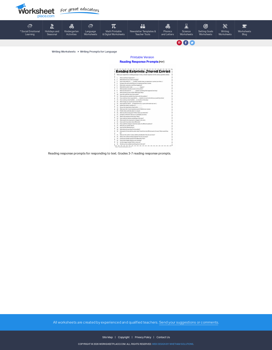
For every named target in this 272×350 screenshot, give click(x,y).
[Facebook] (185, 42)
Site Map (107, 337)
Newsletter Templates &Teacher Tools (143, 33)
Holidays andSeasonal (52, 33)
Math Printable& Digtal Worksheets (114, 33)
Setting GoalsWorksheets (205, 33)
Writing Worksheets (63, 51)
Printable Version (142, 57)
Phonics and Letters (167, 33)
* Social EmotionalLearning (30, 33)
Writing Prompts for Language (98, 51)
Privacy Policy (143, 337)
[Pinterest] (179, 42)
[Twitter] (192, 42)
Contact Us (163, 337)
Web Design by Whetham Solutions (172, 344)
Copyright (124, 337)
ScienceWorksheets (186, 33)
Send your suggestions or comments (188, 322)
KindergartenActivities (71, 33)
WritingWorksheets (225, 33)
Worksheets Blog (244, 33)
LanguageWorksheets (90, 33)
